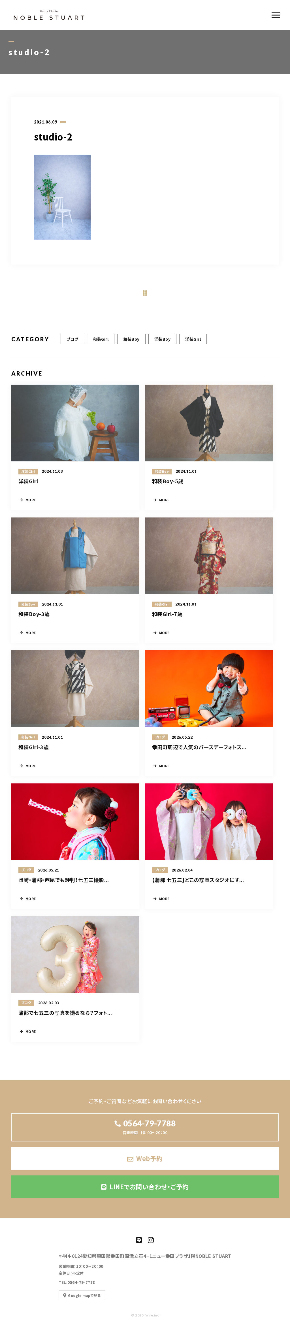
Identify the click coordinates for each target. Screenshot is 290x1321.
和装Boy (131, 339)
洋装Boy (162, 339)
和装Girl (100, 339)
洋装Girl (193, 339)
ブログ (72, 339)
